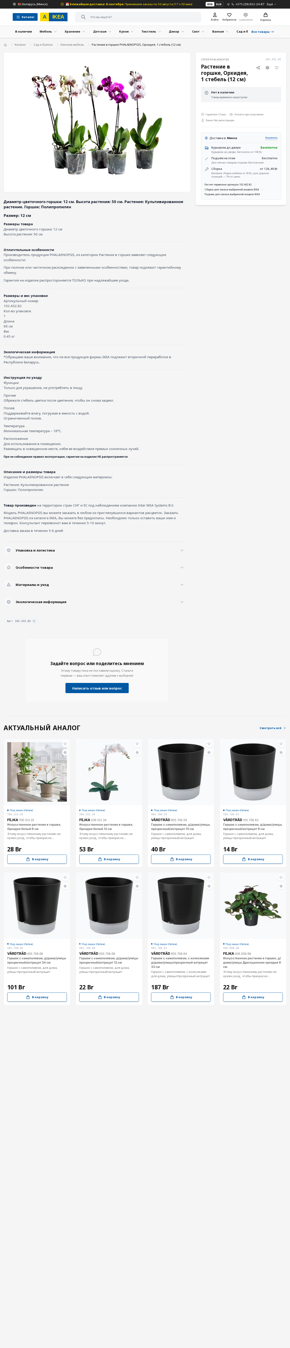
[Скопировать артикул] (34, 621)
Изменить (271, 137)
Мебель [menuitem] (46, 31)
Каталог (20, 45)
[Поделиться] (258, 68)
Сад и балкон (43, 45)
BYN (210, 4)
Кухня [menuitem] (124, 31)
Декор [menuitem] (174, 31)
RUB (218, 4)
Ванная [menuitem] (218, 31)
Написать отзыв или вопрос (97, 688)
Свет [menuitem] (196, 31)
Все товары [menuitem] (260, 32)
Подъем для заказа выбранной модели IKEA (232, 194)
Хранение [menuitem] (72, 31)
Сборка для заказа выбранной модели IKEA (232, 189)
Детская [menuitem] (99, 31)
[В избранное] (277, 68)
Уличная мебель (72, 45)
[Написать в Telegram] (228, 4)
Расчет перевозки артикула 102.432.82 (228, 184)
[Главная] (5, 44)
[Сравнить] (267, 68)
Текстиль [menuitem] (148, 31)
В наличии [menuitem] (23, 31)
